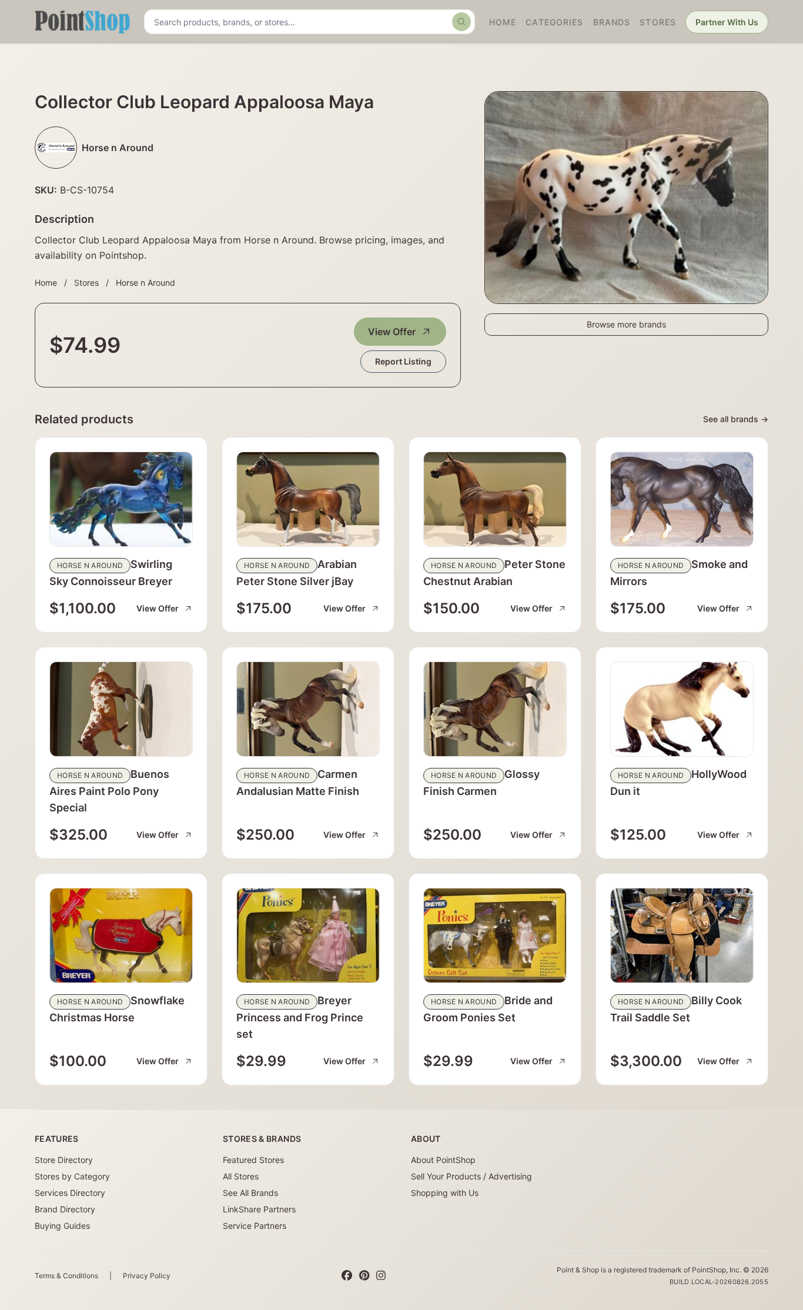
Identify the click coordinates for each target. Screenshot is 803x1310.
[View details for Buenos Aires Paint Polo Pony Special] (121, 709)
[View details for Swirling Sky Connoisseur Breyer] (121, 499)
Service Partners (254, 1226)
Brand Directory (65, 1209)
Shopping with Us (445, 1193)
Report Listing (403, 361)
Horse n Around (145, 283)
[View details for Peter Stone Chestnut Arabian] (495, 499)
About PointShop (443, 1160)
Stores (658, 22)
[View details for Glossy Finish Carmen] (495, 709)
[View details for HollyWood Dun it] (682, 709)
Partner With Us (726, 22)
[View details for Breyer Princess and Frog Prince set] (308, 935)
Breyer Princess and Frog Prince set (299, 1017)
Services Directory (70, 1193)
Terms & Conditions (66, 1275)
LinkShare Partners (259, 1209)
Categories (554, 22)
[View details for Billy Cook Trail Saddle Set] (682, 935)
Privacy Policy (146, 1275)
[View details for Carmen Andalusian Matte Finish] (308, 709)
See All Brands (250, 1193)
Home (502, 22)
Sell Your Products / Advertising (471, 1176)
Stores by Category (72, 1176)
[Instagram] (381, 1276)
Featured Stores (253, 1160)
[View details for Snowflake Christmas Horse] (121, 935)
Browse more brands (626, 324)
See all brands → (735, 419)
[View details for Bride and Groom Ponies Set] (495, 935)
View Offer (392, 331)
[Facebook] (347, 1276)
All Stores (241, 1176)
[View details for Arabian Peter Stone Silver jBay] (308, 499)
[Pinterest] (364, 1276)
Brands (612, 22)
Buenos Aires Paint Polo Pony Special (109, 791)
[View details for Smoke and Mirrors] (682, 499)
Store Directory (64, 1160)
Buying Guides (62, 1226)
